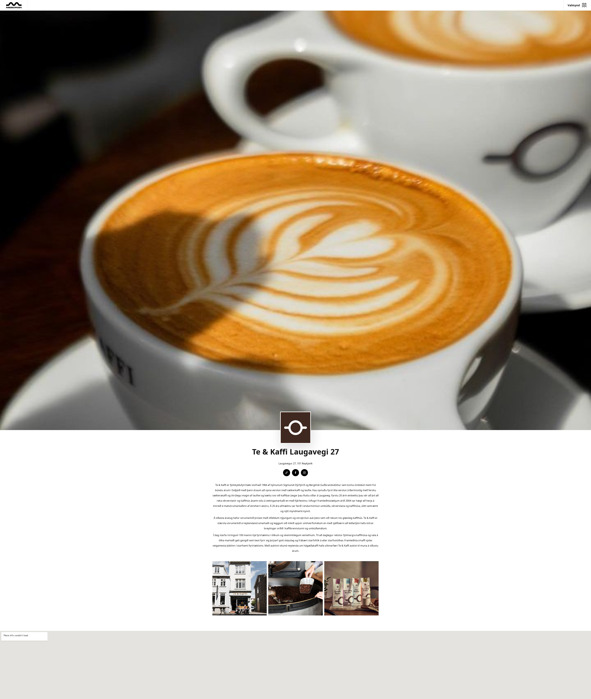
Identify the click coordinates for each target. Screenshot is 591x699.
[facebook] (295, 472)
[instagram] (304, 472)
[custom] (286, 472)
